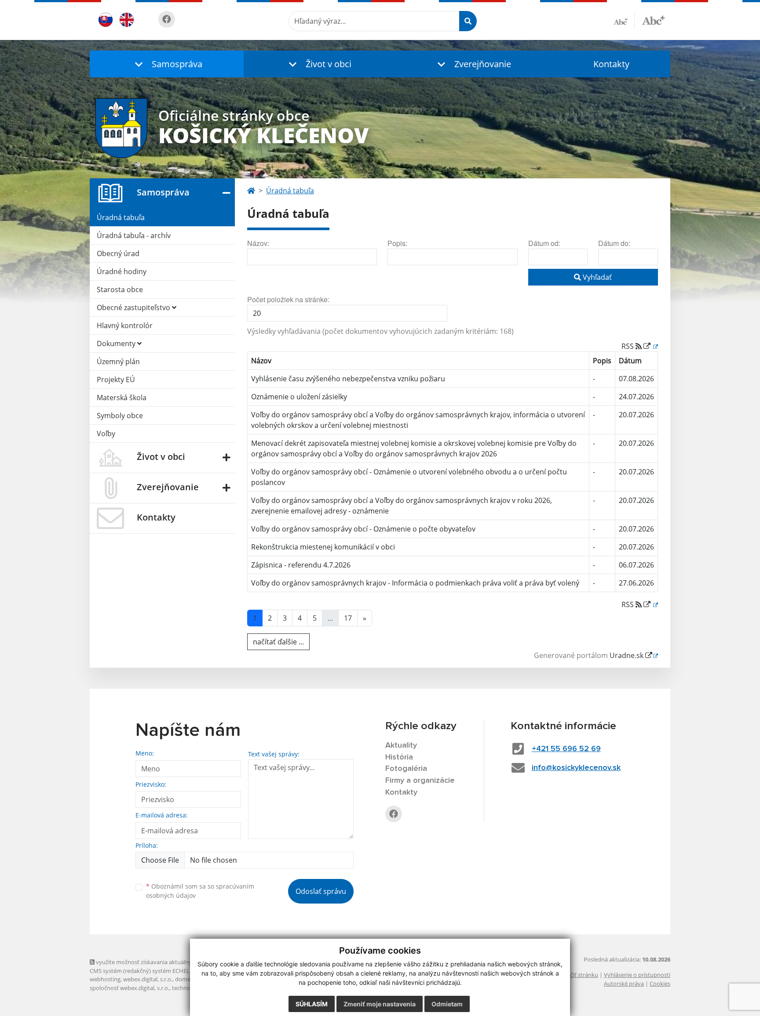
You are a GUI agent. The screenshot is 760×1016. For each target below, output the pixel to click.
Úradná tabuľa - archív (134, 235)
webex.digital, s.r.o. (147, 979)
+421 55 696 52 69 (566, 749)
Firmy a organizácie (420, 781)
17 (348, 618)
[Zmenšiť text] (624, 21)
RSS (628, 346)
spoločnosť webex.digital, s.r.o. (129, 988)
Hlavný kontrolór (125, 325)
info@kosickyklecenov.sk (576, 768)
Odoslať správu (321, 891)
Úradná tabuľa (121, 217)
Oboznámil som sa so (200, 891)
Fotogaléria (406, 769)
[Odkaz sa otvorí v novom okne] (166, 19)
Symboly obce (120, 415)
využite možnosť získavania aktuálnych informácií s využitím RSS (179, 962)
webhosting (105, 979)
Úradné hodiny (121, 271)
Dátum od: (544, 243)
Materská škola (121, 397)
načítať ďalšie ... (278, 642)
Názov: (258, 243)
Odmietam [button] (447, 1004)
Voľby (106, 433)
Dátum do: (614, 243)
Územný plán (118, 361)
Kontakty (611, 64)
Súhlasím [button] (312, 1004)
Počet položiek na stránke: (288, 299)
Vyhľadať (596, 277)
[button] (167, 64)
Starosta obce (120, 289)
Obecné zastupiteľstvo (134, 307)
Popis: (397, 243)
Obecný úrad (118, 253)
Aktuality (401, 745)
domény (186, 979)
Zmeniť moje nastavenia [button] (379, 1004)
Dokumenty (117, 343)
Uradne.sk (627, 655)
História (399, 757)
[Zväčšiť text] (653, 20)
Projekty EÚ (116, 379)
